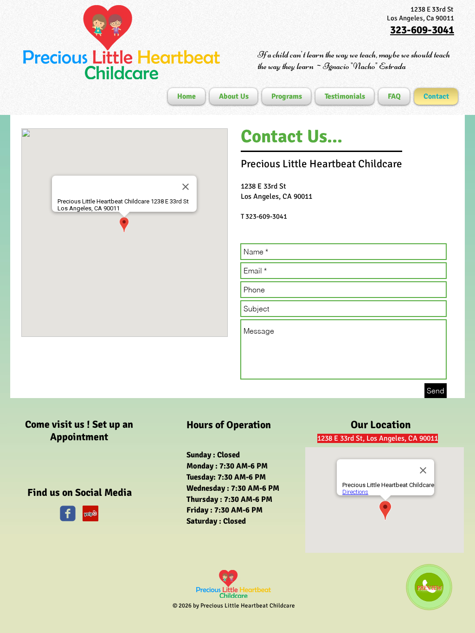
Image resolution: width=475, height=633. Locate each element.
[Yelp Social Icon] (90, 513)
